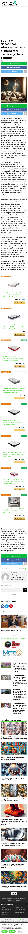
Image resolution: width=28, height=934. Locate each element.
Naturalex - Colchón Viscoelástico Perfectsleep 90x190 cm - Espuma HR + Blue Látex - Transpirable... (13, 327)
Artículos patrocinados (7, 898)
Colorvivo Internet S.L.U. (16, 919)
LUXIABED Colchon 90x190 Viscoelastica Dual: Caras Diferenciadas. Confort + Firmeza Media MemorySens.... (13, 390)
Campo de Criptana (5, 912)
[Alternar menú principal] (25, 3)
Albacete (3, 907)
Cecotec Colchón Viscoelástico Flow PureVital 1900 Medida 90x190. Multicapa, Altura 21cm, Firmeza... (12, 295)
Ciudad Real (4, 914)
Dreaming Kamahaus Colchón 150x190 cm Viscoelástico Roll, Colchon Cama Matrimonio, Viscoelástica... (13, 511)
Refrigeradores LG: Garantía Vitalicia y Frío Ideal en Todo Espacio (13, 799)
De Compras (4, 38)
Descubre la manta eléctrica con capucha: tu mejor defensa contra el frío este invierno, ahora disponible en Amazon (14, 822)
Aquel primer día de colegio (11, 631)
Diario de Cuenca (19, 907)
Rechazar (12, 931)
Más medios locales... (20, 912)
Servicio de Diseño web (19, 898)
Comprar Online (20, 302)
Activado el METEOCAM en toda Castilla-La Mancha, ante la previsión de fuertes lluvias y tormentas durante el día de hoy (20, 694)
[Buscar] (25, 590)
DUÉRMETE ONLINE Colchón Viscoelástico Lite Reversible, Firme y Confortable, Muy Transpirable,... (12, 359)
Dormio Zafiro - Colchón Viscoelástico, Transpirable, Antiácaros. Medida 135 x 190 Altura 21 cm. (13, 481)
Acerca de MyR (17, 900)
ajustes (20, 928)
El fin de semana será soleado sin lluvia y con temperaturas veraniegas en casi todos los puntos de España (20, 667)
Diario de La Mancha (20, 909)
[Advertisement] (14, 21)
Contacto (10, 900)
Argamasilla (4, 910)
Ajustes (19, 931)
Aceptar (4, 931)
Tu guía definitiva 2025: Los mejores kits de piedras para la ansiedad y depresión (14, 737)
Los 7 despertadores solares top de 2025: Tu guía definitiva (12, 779)
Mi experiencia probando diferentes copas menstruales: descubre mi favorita (12, 865)
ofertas (10, 585)
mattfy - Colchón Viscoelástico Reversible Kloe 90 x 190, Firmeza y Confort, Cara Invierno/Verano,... (13, 454)
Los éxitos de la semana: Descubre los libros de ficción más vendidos (13, 887)
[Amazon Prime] (23, 299)
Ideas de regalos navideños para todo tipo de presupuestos (13, 758)
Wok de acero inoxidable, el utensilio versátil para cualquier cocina (13, 844)
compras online (5, 585)
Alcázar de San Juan (6, 909)
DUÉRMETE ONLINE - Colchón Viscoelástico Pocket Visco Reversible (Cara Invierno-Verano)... (12, 422)
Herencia (17, 910)
